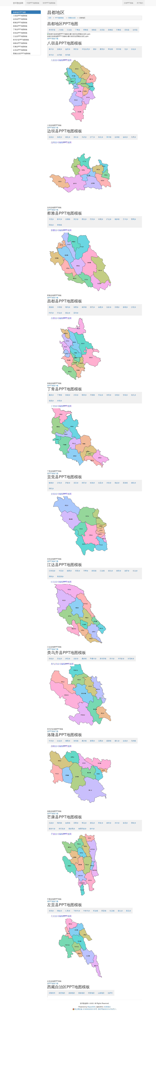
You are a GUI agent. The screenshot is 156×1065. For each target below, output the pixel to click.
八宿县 (61, 30)
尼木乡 (76, 137)
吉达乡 (133, 49)
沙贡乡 (133, 307)
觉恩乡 (51, 400)
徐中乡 (92, 828)
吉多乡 (76, 658)
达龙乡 (125, 741)
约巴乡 (51, 313)
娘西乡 (69, 570)
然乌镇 (67, 55)
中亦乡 (51, 741)
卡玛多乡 (121, 658)
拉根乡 (59, 49)
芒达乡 (59, 313)
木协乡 (108, 483)
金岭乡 (125, 137)
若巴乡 (92, 307)
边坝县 (135, 30)
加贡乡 (59, 137)
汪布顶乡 (52, 570)
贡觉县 (126, 30)
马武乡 (84, 137)
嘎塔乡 (84, 395)
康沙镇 (84, 741)
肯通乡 (100, 219)
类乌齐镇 (103, 658)
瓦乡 (126, 49)
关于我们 (140, 3)
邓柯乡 (51, 576)
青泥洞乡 (60, 576)
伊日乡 (67, 658)
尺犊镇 (92, 395)
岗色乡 (51, 658)
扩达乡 (108, 219)
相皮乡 (117, 483)
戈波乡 (51, 823)
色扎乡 (133, 395)
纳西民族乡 (82, 828)
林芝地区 (62, 993)
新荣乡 (92, 741)
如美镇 (67, 823)
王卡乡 (125, 219)
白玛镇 (59, 55)
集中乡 (51, 49)
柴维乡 (125, 307)
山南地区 (101, 993)
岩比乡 (110, 570)
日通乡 (117, 307)
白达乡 (59, 741)
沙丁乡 (92, 137)
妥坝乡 (76, 313)
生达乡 (135, 570)
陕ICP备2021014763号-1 (107, 1009)
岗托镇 (94, 570)
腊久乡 (117, 741)
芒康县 (118, 30)
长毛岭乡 (131, 658)
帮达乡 (84, 823)
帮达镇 (110, 49)
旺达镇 (95, 910)
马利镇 (133, 741)
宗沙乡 (76, 219)
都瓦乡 (67, 137)
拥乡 (94, 49)
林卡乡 (51, 55)
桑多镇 (84, 658)
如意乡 (100, 307)
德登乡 (118, 570)
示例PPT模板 (128, 3)
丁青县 (77, 30)
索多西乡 (72, 828)
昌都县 (110, 30)
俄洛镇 (51, 307)
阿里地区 (91, 993)
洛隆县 (94, 30)
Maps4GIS (91, 1007)
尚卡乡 (112, 658)
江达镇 (102, 570)
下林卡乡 (77, 910)
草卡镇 (108, 137)
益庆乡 (67, 49)
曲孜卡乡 (52, 828)
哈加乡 (92, 483)
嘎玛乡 (67, 307)
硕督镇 (108, 741)
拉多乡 (108, 307)
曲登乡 (108, 823)
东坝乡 (51, 910)
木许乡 (117, 823)
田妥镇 (103, 910)
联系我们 (107, 1007)
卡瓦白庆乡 (86, 49)
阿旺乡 (51, 488)
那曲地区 (81, 993)
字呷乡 (85, 570)
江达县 (69, 30)
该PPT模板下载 (52, 38)
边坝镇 (117, 137)
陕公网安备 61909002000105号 (85, 1009)
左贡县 (102, 30)
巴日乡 (92, 219)
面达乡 (67, 313)
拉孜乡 (51, 137)
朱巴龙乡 (62, 828)
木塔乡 (59, 400)
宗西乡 (76, 823)
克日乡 (76, 483)
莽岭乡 (133, 823)
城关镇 (84, 307)
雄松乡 (133, 483)
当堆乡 (117, 395)
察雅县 (85, 30)
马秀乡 (133, 137)
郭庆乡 (76, 49)
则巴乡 (84, 483)
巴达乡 (100, 395)
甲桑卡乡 (93, 658)
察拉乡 (84, 219)
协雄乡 (67, 395)
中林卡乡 (86, 910)
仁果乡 (67, 910)
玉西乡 (100, 741)
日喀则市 (52, 993)
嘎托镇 (59, 823)
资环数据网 (18, 2)
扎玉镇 (112, 910)
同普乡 (77, 570)
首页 (49, 18)
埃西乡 (76, 307)
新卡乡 (59, 219)
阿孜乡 (51, 225)
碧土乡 (120, 910)
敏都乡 (51, 483)
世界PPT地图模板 (49, 3)
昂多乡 (100, 823)
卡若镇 (59, 307)
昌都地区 (72, 993)
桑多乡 (51, 395)
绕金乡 (59, 910)
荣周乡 (133, 219)
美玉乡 (128, 910)
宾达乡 (59, 658)
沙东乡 (59, 483)
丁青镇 (59, 395)
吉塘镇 (67, 219)
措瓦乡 (92, 823)
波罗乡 (126, 570)
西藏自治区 (72, 18)
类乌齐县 (52, 30)
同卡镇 (118, 49)
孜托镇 (76, 741)
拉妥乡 (100, 483)
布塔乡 (108, 395)
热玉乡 (100, 137)
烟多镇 (117, 219)
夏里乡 (102, 49)
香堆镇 (59, 225)
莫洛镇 (125, 483)
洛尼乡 (125, 823)
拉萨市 (110, 993)
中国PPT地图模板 (33, 3)
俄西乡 (67, 741)
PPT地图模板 (59, 18)
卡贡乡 (51, 219)
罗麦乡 (67, 483)
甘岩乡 (125, 395)
